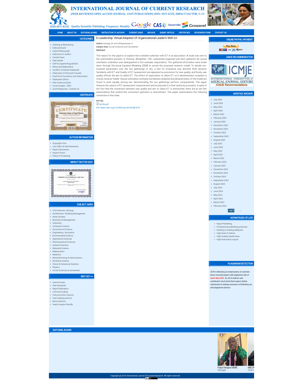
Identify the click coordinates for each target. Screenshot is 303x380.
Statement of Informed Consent (67, 73)
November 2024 (221, 173)
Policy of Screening (61, 156)
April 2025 (218, 154)
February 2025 (220, 162)
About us (71, 33)
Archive (151, 33)
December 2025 (221, 125)
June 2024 (218, 191)
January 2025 (220, 165)
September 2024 (221, 180)
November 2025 (221, 129)
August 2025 (219, 140)
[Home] (128, 28)
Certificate (184, 33)
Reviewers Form (202, 33)
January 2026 (220, 121)
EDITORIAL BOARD (89, 33)
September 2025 (221, 136)
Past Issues (58, 60)
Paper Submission (61, 149)
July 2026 (218, 99)
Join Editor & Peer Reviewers (65, 146)
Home (60, 33)
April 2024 (218, 198)
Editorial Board (59, 48)
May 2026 (218, 107)
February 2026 (220, 118)
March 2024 (219, 202)
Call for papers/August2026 (65, 63)
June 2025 (218, 147)
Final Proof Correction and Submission (70, 76)
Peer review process (62, 82)
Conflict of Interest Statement (66, 70)
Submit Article (167, 33)
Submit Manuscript (61, 51)
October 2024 (220, 176)
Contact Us (220, 33)
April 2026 (218, 110)
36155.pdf (104, 104)
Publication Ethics (61, 79)
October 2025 (220, 132)
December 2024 (221, 169)
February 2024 (220, 206)
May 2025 (218, 151)
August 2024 (219, 184)
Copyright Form (60, 143)
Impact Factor (59, 153)
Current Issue (136, 33)
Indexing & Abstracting (63, 45)
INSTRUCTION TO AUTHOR (113, 33)
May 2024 (218, 195)
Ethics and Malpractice (63, 67)
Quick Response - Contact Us (66, 89)
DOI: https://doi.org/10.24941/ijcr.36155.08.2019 (118, 107)
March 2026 (219, 114)
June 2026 (218, 103)
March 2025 (219, 158)
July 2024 (218, 187)
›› (240, 210)
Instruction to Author (62, 54)
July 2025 (218, 143)
